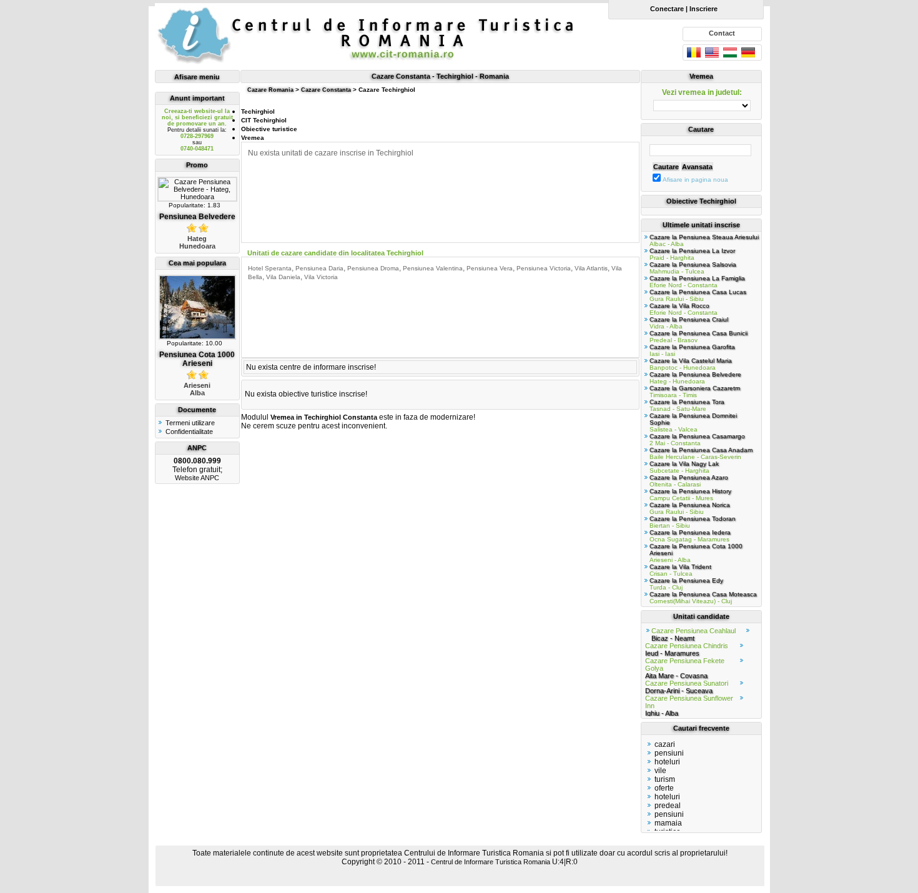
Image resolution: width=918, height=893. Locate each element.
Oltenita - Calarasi (688, 481)
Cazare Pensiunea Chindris (686, 649)
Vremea (252, 137)
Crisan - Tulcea (680, 570)
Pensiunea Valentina (433, 268)
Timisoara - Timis (694, 391)
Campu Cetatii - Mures (690, 494)
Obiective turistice (269, 129)
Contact (722, 33)
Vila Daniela (283, 277)
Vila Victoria (321, 277)
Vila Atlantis (591, 268)
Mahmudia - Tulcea (692, 268)
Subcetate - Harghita (684, 467)
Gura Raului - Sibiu (697, 295)
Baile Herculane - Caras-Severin (701, 453)
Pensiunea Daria (319, 268)
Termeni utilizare (190, 423)
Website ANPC (197, 477)
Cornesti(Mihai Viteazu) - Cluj (703, 597)
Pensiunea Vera (489, 268)
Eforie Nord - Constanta (697, 282)
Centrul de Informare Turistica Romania (490, 862)
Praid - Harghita (692, 254)
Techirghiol (258, 111)
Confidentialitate (189, 431)
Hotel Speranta (270, 268)
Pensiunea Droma (373, 268)
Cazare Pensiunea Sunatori (686, 686)
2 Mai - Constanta (697, 439)
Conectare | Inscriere (681, 8)
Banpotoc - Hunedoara (690, 364)
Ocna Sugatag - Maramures (690, 536)
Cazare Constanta (326, 90)
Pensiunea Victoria (543, 268)
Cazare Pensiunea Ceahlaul (693, 634)
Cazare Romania (270, 90)
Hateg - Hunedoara (695, 378)
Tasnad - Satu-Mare (686, 405)
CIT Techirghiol (264, 120)
